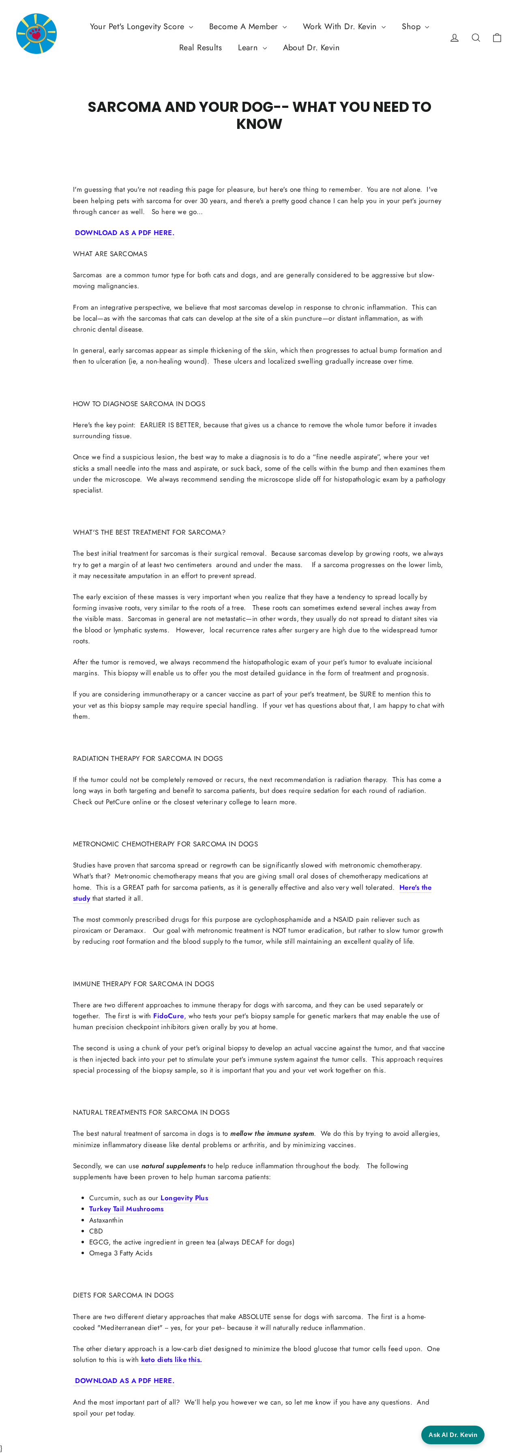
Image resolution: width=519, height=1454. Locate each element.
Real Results (200, 48)
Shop (412, 26)
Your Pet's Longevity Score (138, 26)
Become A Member (245, 26)
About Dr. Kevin (311, 48)
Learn (249, 48)
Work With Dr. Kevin (341, 26)
